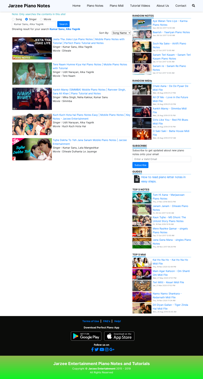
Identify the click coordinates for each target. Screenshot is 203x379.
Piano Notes (95, 5)
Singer (33, 19)
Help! (117, 321)
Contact (180, 5)
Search (63, 24)
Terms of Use (90, 321)
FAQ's (106, 321)
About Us (163, 5)
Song (19, 19)
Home (76, 5)
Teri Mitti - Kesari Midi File (168, 282)
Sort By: (105, 32)
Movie (47, 19)
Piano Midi (117, 5)
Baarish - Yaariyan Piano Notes (171, 32)
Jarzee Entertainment (101, 368)
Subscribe (140, 165)
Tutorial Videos (140, 5)
